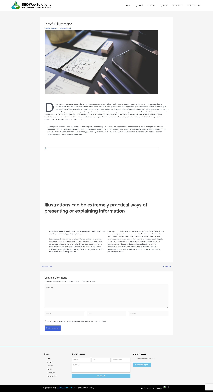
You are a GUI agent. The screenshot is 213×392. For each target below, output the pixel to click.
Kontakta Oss (194, 6)
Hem (128, 6)
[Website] (148, 314)
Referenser (178, 6)
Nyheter (164, 6)
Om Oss (151, 6)
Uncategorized (65, 28)
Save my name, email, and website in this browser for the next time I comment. (77, 321)
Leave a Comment (51, 28)
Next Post (168, 267)
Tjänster (139, 6)
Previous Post (46, 267)
